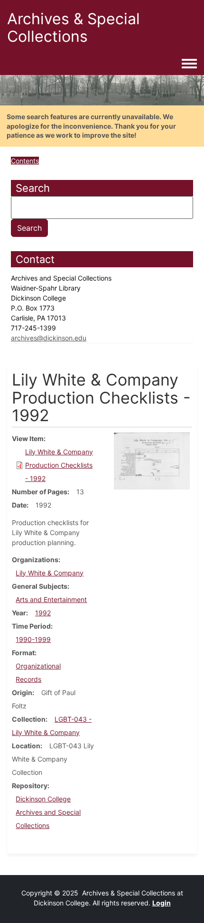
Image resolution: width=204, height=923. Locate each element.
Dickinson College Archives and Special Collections (48, 812)
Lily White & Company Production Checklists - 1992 (59, 465)
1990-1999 (33, 639)
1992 (43, 613)
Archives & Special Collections (73, 27)
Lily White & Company (49, 573)
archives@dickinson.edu (48, 338)
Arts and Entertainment (51, 599)
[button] (152, 460)
